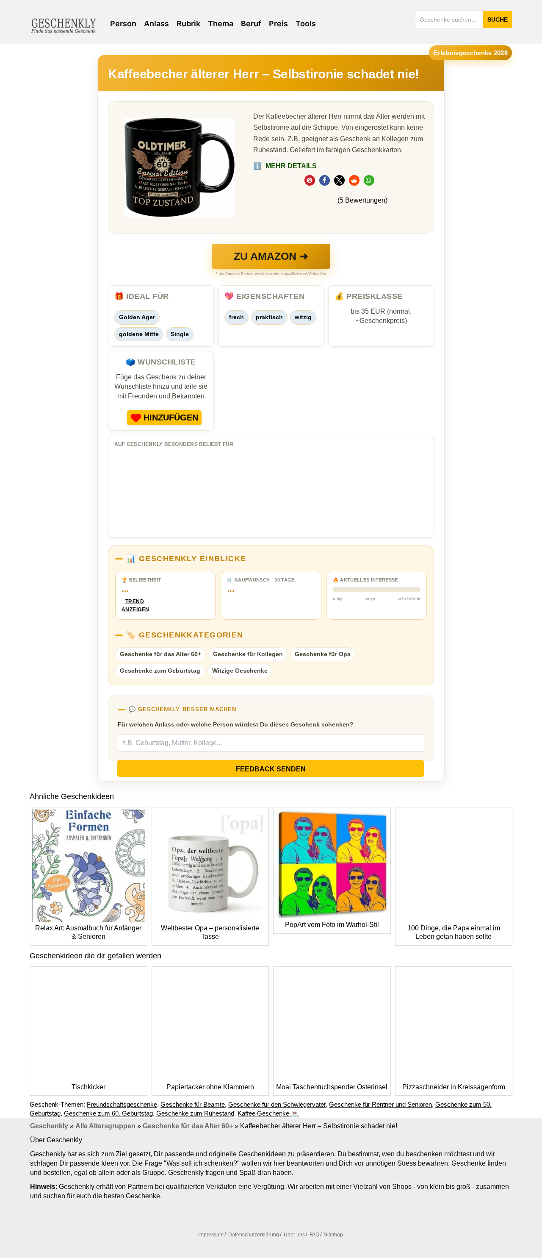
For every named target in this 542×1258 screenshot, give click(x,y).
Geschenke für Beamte (192, 1104)
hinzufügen (171, 417)
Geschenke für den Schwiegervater (277, 1104)
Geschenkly (49, 1126)
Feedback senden (271, 769)
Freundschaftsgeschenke (122, 1104)
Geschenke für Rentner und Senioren (380, 1104)
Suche (497, 19)
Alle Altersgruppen (105, 1126)
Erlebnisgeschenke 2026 (470, 52)
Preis (278, 23)
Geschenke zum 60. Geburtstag (108, 1113)
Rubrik (188, 23)
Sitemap (333, 1235)
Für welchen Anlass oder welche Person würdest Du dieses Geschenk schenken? (236, 724)
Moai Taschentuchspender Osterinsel (331, 1087)
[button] (309, 180)
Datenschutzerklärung (253, 1235)
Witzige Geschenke (240, 670)
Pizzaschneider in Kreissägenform (453, 1087)
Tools (306, 23)
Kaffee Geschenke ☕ (268, 1113)
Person (123, 23)
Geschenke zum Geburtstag (160, 670)
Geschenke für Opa (323, 654)
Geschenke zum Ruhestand (195, 1113)
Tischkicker (88, 1087)
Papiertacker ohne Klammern (210, 1087)
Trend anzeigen (135, 605)
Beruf (251, 23)
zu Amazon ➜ (271, 256)
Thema (220, 23)
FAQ (314, 1235)
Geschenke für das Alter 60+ (160, 654)
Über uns (294, 1235)
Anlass (156, 23)
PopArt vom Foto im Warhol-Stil (332, 924)
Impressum (211, 1235)
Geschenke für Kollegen (248, 654)
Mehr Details (285, 166)
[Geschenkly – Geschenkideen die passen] (63, 25)
